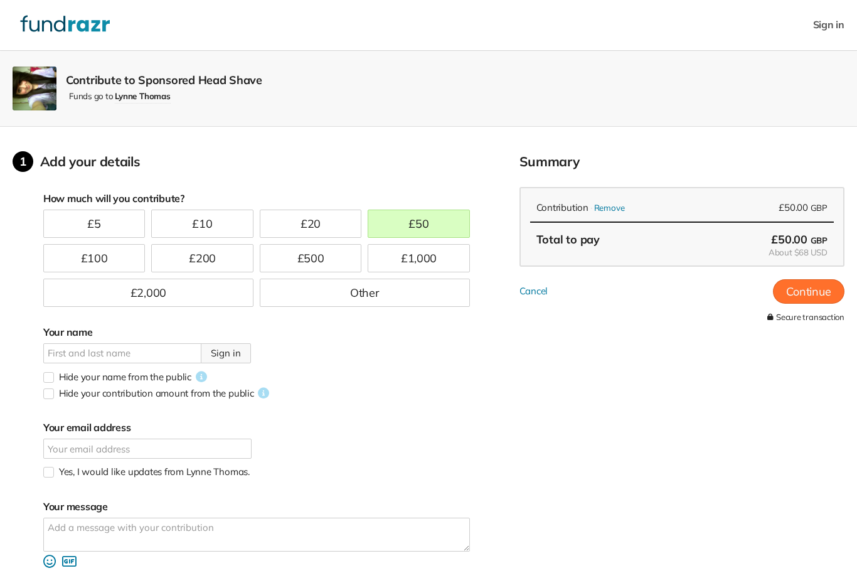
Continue (808, 291)
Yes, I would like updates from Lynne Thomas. (154, 472)
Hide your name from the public (125, 377)
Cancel (533, 291)
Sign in (828, 25)
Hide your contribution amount (156, 393)
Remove (609, 208)
